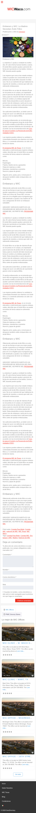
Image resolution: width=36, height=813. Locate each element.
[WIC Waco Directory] (18, 14)
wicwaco (22, 32)
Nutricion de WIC (24, 538)
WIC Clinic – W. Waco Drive (19, 643)
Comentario (7, 554)
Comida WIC (25, 535)
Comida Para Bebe (13, 535)
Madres (15, 538)
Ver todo (18, 774)
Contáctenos (6, 801)
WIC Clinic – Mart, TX (15, 679)
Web (4, 584)
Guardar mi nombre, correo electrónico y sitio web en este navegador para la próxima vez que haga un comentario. (18, 594)
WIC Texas (22, 531)
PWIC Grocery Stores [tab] (13, 614)
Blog (3, 797)
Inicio (4, 783)
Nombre (6, 570)
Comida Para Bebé (17, 529)
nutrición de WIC (12, 531)
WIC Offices (6, 639)
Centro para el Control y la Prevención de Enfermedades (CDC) (17, 131)
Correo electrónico (9, 577)
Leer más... (20, 651)
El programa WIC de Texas (12, 148)
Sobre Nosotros (7, 788)
